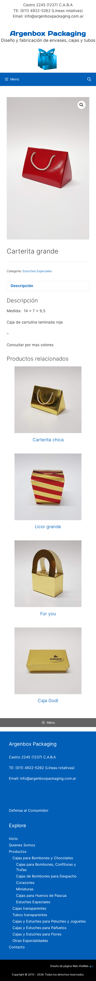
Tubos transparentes (30, 915)
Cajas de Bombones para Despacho (46, 876)
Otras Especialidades (30, 940)
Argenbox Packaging (48, 33)
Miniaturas (24, 889)
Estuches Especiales (37, 271)
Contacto (17, 947)
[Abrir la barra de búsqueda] (89, 79)
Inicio (13, 838)
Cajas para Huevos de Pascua (41, 895)
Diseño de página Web (64, 966)
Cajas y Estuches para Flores (37, 934)
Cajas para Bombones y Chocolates (43, 858)
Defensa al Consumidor (28, 810)
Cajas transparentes (29, 908)
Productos (17, 851)
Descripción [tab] (22, 286)
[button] (81, 105)
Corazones (25, 882)
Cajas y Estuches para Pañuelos (39, 927)
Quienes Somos (22, 845)
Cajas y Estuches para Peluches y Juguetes (49, 921)
